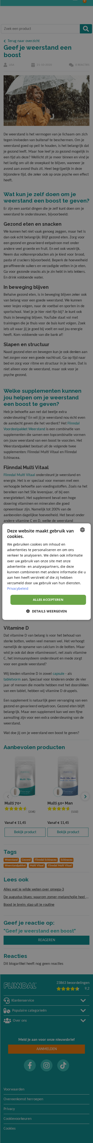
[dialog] (46, 571)
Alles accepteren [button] (48, 599)
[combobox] (82, 529)
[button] (46, 611)
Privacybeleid (17, 588)
